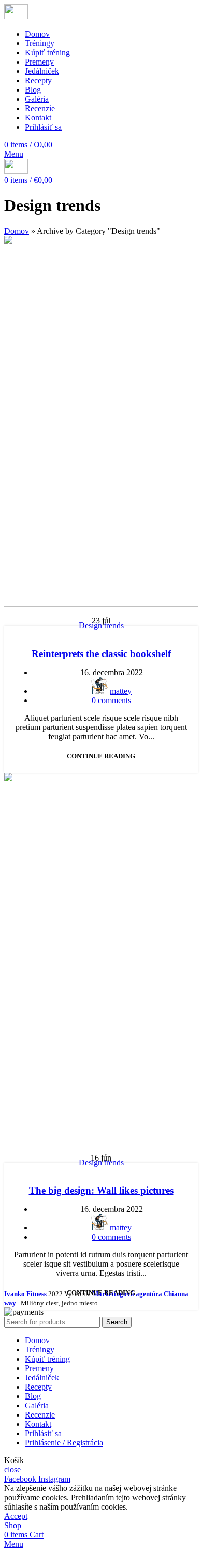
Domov (16, 230)
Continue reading (101, 756)
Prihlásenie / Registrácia (64, 1442)
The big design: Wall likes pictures (101, 1190)
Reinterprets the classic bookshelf (101, 653)
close (12, 1469)
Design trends (101, 625)
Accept (15, 1516)
